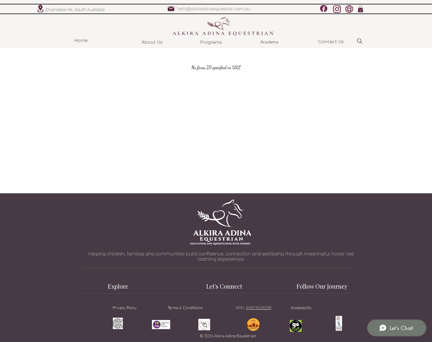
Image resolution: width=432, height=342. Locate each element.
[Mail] (171, 9)
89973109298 (259, 307)
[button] (360, 9)
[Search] (360, 41)
